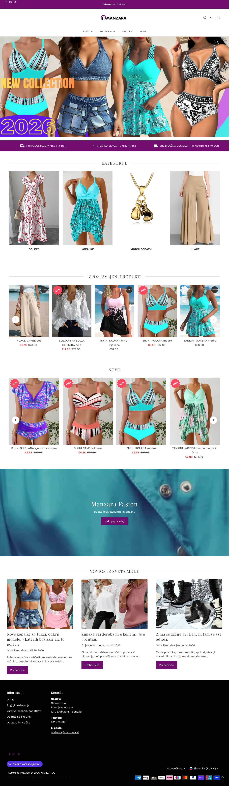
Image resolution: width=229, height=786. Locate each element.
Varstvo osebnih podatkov (24, 711)
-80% (143, 31)
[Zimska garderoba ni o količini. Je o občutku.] (114, 604)
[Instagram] (11, 5)
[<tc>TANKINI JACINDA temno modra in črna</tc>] (195, 411)
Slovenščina (175, 768)
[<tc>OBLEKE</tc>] (34, 208)
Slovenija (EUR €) (204, 768)
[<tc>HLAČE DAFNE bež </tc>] (29, 311)
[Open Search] (205, 17)
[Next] (213, 319)
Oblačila (106, 31)
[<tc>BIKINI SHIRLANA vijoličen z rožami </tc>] (34, 411)
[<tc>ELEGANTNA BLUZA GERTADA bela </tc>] (71, 311)
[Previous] (15, 319)
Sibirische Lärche (42, 777)
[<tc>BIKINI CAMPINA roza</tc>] (88, 411)
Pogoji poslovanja (18, 705)
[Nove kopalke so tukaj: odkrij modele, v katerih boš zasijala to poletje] (40, 604)
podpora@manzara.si (65, 732)
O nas (10, 699)
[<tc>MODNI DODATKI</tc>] (141, 208)
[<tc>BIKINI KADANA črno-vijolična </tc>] (114, 311)
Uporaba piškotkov (19, 716)
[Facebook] (6, 5)
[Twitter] (15, 5)
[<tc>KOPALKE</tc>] (87, 208)
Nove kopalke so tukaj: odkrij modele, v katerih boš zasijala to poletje (36, 639)
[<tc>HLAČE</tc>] (195, 208)
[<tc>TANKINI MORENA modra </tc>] (200, 311)
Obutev (127, 31)
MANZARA (47, 772)
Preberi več (17, 670)
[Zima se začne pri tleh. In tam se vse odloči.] (189, 604)
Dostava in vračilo (18, 722)
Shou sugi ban (63, 777)
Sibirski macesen (19, 777)
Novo (86, 31)
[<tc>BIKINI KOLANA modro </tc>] (157, 311)
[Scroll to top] (222, 779)
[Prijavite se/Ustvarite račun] (210, 17)
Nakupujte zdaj (114, 521)
